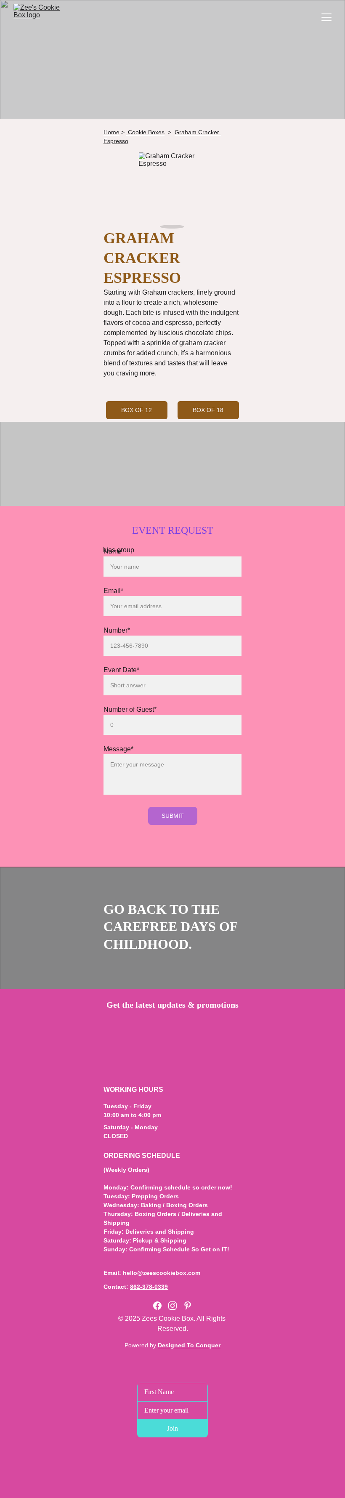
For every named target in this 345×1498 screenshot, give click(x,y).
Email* (113, 590)
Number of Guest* (130, 709)
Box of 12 (136, 410)
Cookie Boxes (145, 132)
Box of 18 (208, 410)
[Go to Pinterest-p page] (187, 1305)
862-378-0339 (149, 1286)
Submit (173, 815)
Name (113, 551)
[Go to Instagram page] (172, 1305)
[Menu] (326, 17)
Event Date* (121, 669)
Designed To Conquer (189, 1345)
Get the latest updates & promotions (172, 1004)
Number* (117, 630)
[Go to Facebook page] (157, 1305)
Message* (118, 749)
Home (111, 132)
